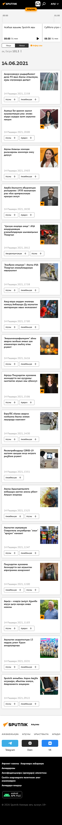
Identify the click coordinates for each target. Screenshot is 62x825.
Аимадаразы (8, 768)
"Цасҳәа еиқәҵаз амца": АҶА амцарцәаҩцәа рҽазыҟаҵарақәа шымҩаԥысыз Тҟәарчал (21, 230)
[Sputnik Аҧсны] (10, 5)
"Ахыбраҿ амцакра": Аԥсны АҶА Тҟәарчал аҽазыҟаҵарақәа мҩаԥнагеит (21, 267)
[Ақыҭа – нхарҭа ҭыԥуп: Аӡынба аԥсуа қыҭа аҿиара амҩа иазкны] (49, 609)
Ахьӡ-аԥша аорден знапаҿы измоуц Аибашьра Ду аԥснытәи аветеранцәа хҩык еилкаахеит (21, 304)
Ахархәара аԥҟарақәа (32, 763)
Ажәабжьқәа (26, 99)
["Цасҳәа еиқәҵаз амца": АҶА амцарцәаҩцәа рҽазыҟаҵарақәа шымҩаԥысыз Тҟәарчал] (49, 234)
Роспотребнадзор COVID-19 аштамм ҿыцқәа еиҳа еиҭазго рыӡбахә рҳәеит (20, 453)
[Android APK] (12, 795)
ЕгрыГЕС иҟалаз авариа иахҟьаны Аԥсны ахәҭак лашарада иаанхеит (17, 416)
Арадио (24, 137)
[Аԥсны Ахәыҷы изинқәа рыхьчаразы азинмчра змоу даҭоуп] (49, 157)
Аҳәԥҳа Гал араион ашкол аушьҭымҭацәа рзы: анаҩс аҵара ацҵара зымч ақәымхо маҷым (19, 115)
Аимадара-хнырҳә (12, 785)
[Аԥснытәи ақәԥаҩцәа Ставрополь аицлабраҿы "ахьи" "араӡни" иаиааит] (49, 535)
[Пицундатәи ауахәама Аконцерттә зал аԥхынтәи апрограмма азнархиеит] (49, 572)
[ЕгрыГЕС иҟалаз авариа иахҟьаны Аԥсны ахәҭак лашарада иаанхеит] (49, 421)
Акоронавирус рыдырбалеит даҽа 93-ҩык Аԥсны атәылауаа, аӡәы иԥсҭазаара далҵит (21, 77)
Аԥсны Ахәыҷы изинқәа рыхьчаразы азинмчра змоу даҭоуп (19, 152)
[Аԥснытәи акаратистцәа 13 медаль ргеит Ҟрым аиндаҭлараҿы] (49, 648)
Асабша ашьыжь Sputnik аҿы (19, 27)
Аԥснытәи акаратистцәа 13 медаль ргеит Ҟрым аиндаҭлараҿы (18, 642)
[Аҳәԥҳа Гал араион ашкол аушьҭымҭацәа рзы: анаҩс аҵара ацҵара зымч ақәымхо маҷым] (49, 119)
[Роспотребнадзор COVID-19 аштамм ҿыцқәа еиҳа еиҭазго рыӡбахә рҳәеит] (49, 458)
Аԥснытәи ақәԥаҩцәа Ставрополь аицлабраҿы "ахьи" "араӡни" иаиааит (21, 530)
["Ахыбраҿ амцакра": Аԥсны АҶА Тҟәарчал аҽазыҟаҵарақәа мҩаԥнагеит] (49, 272)
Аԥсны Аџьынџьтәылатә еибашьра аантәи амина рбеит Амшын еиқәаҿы (20, 491)
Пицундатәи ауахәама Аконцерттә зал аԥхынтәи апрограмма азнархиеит (18, 567)
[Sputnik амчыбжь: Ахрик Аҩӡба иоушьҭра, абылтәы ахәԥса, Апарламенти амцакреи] (49, 686)
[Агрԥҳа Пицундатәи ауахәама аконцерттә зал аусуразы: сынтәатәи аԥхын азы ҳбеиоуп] (49, 383)
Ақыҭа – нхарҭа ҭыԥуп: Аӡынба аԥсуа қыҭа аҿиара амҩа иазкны (20, 604)
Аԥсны (8, 99)
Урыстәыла (41, 734)
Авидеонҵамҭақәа (14, 253)
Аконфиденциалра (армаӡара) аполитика (24, 772)
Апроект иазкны (10, 763)
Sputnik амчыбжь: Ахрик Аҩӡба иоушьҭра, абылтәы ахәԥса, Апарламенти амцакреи (21, 681)
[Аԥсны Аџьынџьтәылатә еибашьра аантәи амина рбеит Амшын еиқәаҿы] (49, 497)
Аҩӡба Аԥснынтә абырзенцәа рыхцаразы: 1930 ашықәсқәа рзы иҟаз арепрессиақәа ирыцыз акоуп (20, 192)
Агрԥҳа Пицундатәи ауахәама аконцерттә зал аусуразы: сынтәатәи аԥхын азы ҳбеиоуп (20, 378)
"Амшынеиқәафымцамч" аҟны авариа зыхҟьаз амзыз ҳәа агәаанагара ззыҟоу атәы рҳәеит (20, 342)
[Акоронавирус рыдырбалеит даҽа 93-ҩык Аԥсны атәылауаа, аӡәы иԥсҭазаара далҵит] (49, 81)
